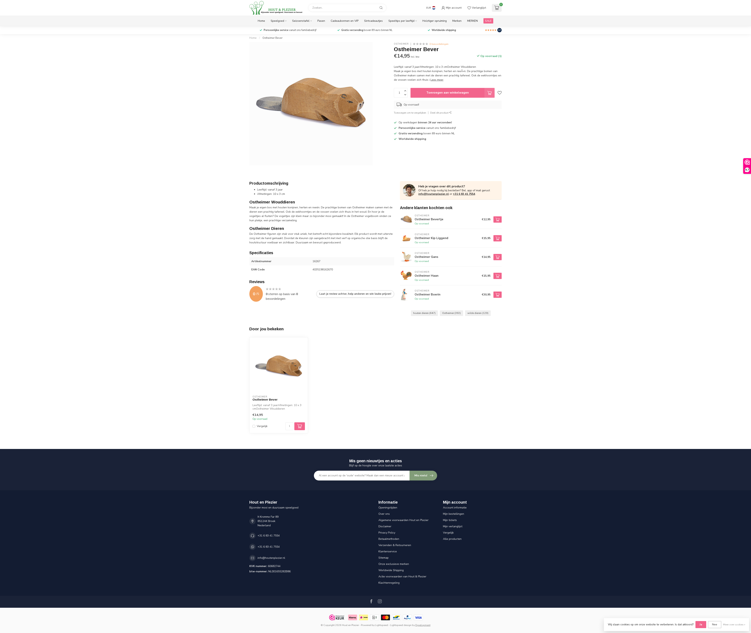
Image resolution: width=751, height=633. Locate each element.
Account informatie (455, 507)
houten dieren (424, 313)
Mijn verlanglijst (452, 526)
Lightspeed (381, 625)
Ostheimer (401, 44)
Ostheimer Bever (272, 38)
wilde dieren (477, 313)
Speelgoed (277, 21)
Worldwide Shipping (391, 570)
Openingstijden (387, 507)
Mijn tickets (450, 520)
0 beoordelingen (438, 44)
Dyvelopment (422, 625)
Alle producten (452, 539)
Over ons (384, 514)
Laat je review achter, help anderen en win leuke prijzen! (355, 294)
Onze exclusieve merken (393, 564)
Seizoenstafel (300, 21)
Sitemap (383, 558)
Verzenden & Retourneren (394, 545)
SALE (488, 21)
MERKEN (472, 21)
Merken (457, 21)
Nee (714, 624)
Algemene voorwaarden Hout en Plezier (403, 520)
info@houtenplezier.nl (433, 194)
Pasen (321, 21)
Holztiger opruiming (434, 21)
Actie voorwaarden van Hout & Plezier (402, 576)
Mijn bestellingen (453, 514)
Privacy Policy (386, 533)
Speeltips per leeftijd (401, 21)
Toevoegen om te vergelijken (410, 112)
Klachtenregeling (389, 583)
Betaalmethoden (388, 539)
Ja (701, 624)
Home (261, 21)
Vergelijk (262, 426)
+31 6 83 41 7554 (464, 194)
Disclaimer (384, 526)
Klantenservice (387, 551)
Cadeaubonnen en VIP (344, 21)
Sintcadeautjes (373, 21)
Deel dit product (439, 112)
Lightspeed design (400, 625)
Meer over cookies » (734, 624)
